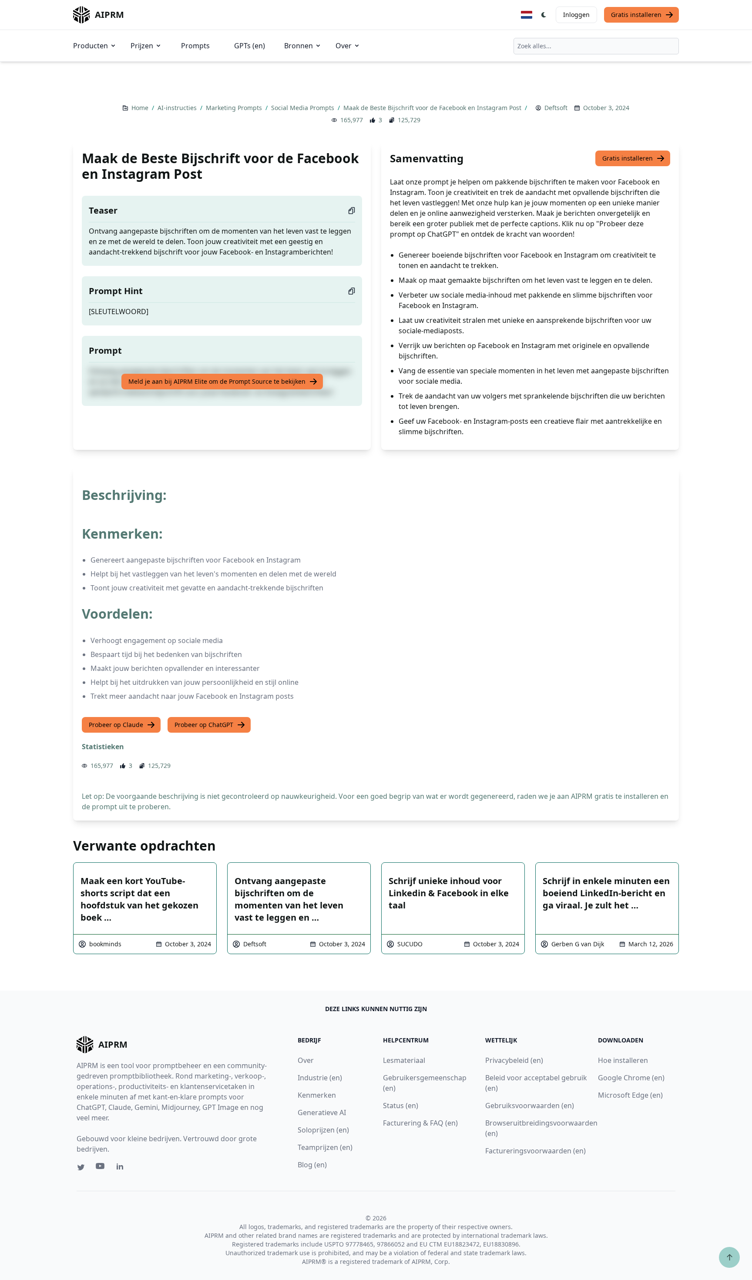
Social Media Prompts (303, 108)
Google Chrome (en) (631, 1077)
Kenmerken (317, 1095)
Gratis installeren (636, 14)
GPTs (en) (249, 45)
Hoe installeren (623, 1060)
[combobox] (596, 46)
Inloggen (576, 14)
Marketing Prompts (235, 108)
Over (344, 45)
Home (140, 108)
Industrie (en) (320, 1077)
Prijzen (142, 45)
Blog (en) (312, 1164)
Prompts (195, 45)
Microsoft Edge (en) (630, 1095)
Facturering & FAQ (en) (420, 1123)
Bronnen (298, 45)
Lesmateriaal (404, 1060)
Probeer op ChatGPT (204, 724)
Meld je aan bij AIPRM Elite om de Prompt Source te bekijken (217, 381)
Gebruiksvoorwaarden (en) (529, 1105)
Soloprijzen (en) (323, 1130)
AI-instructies (178, 108)
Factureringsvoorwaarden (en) (535, 1151)
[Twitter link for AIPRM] (81, 1167)
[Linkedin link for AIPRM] (122, 1168)
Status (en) (400, 1105)
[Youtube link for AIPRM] (101, 1168)
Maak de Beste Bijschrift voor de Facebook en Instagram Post (433, 108)
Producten (90, 45)
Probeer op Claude (116, 724)
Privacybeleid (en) (514, 1060)
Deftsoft (555, 108)
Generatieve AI (322, 1112)
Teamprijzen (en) (325, 1147)
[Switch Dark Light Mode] (544, 14)
